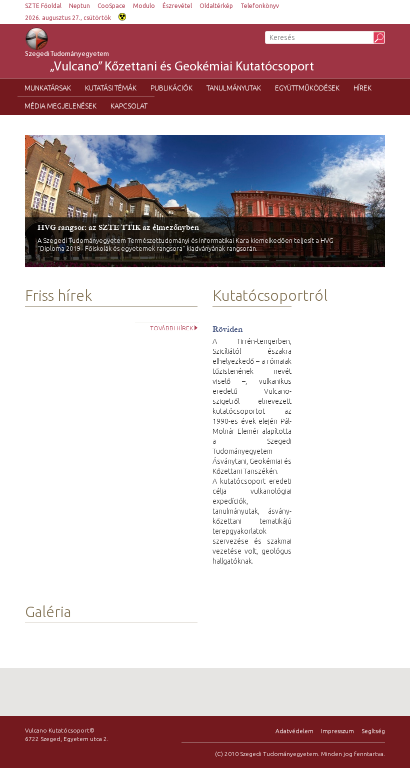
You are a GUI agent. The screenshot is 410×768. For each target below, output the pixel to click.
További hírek (171, 328)
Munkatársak (47, 88)
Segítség (373, 731)
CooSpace (112, 5)
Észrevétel (177, 5)
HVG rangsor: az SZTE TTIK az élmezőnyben (118, 227)
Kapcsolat (129, 106)
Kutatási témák (110, 88)
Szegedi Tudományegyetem (169, 62)
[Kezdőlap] (48, 38)
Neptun (79, 5)
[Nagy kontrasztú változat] (122, 15)
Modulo (144, 5)
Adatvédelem (295, 731)
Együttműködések (307, 88)
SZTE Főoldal (43, 5)
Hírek (363, 88)
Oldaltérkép (216, 5)
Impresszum (337, 731)
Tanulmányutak (233, 88)
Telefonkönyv (259, 5)
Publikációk (171, 88)
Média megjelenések (60, 106)
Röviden (227, 329)
